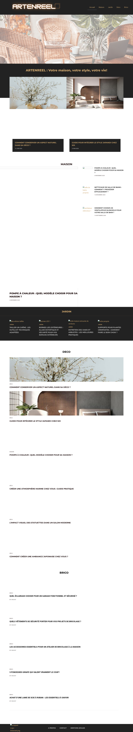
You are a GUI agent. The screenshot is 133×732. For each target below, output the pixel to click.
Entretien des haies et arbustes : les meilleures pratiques (80, 332)
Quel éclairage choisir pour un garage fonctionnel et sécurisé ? (43, 596)
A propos (52, 728)
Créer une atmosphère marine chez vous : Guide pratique (42, 489)
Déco (118, 7)
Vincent (13, 599)
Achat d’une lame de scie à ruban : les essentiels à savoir (39, 698)
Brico (126, 7)
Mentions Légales (77, 728)
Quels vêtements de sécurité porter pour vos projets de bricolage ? (45, 621)
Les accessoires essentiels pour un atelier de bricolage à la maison (45, 647)
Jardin (110, 7)
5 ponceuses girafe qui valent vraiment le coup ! (35, 672)
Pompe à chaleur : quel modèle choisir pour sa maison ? (108, 170)
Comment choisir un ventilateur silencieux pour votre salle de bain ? (107, 210)
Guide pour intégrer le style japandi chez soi (35, 421)
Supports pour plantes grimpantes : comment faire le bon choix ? (109, 329)
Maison (101, 7)
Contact (63, 728)
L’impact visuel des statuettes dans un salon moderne (40, 523)
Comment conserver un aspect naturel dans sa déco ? (40, 387)
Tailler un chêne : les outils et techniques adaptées (20, 329)
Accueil (92, 7)
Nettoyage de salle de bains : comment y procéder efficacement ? (108, 189)
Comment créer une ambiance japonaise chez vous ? (39, 556)
